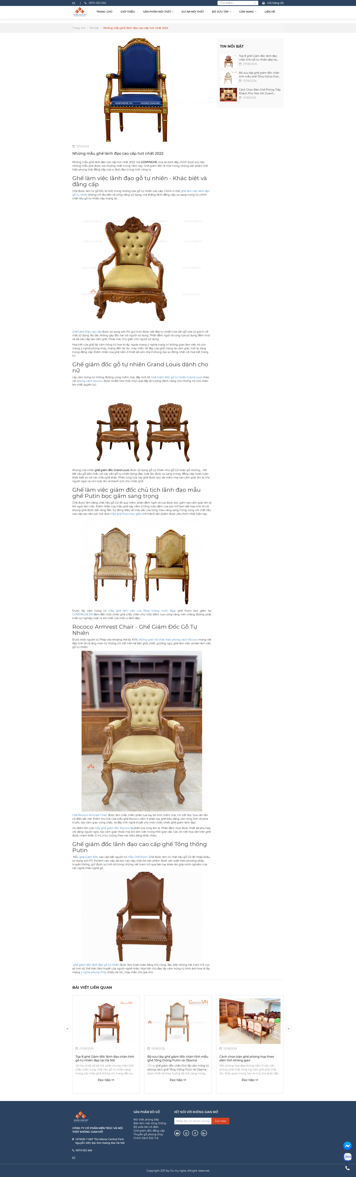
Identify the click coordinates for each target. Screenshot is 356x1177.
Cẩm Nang (247, 11)
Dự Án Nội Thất (193, 11)
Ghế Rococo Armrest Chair (89, 815)
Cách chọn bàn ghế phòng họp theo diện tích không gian (246, 1058)
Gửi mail (220, 1121)
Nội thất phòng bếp (146, 1119)
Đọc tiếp (104, 1080)
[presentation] (67, 1028)
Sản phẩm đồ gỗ (147, 1112)
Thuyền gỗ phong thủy (148, 1134)
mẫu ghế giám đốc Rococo (112, 828)
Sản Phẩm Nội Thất (157, 11)
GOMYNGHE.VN (82, 614)
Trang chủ (104, 11)
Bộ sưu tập (220, 11)
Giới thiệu (128, 11)
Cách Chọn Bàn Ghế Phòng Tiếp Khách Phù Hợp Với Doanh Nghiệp (260, 91)
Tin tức (94, 28)
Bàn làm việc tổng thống (150, 1123)
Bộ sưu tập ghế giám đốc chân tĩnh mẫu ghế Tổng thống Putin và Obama (259, 74)
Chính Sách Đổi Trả (146, 1138)
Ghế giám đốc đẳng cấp (149, 1130)
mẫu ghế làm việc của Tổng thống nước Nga (141, 610)
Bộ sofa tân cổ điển (146, 1127)
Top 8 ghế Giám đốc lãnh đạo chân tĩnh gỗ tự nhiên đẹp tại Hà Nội (258, 57)
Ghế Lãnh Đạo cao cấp (86, 331)
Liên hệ (270, 11)
